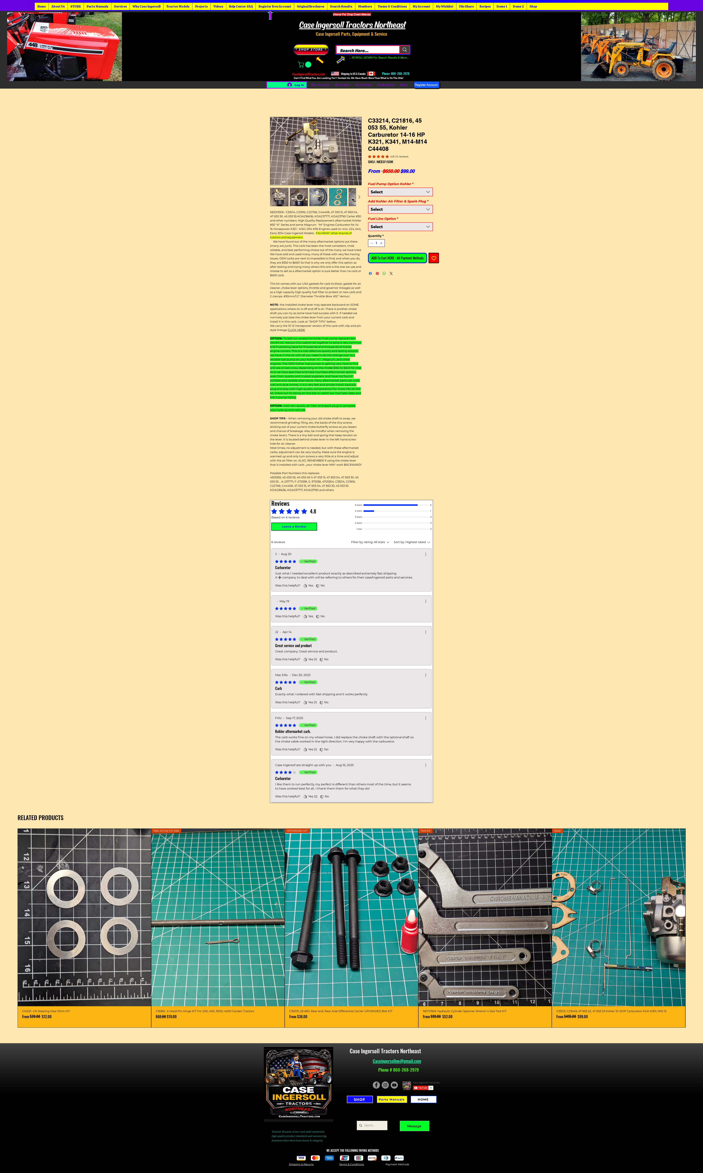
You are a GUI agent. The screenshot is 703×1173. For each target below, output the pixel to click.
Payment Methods (397, 1164)
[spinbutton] (376, 243)
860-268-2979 (400, 73)
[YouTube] (394, 1085)
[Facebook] (376, 1085)
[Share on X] (391, 273)
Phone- (386, 73)
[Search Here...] (404, 49)
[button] (305, 65)
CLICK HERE (296, 330)
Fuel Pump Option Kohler (390, 184)
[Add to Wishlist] (434, 258)
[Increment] (381, 243)
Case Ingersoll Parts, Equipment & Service (351, 33)
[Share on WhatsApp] (384, 273)
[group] (351, 928)
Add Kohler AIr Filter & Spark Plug (398, 201)
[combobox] (400, 191)
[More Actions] (425, 554)
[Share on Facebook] (370, 273)
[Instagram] (385, 1085)
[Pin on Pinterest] (377, 273)
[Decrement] (371, 243)
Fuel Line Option (383, 219)
